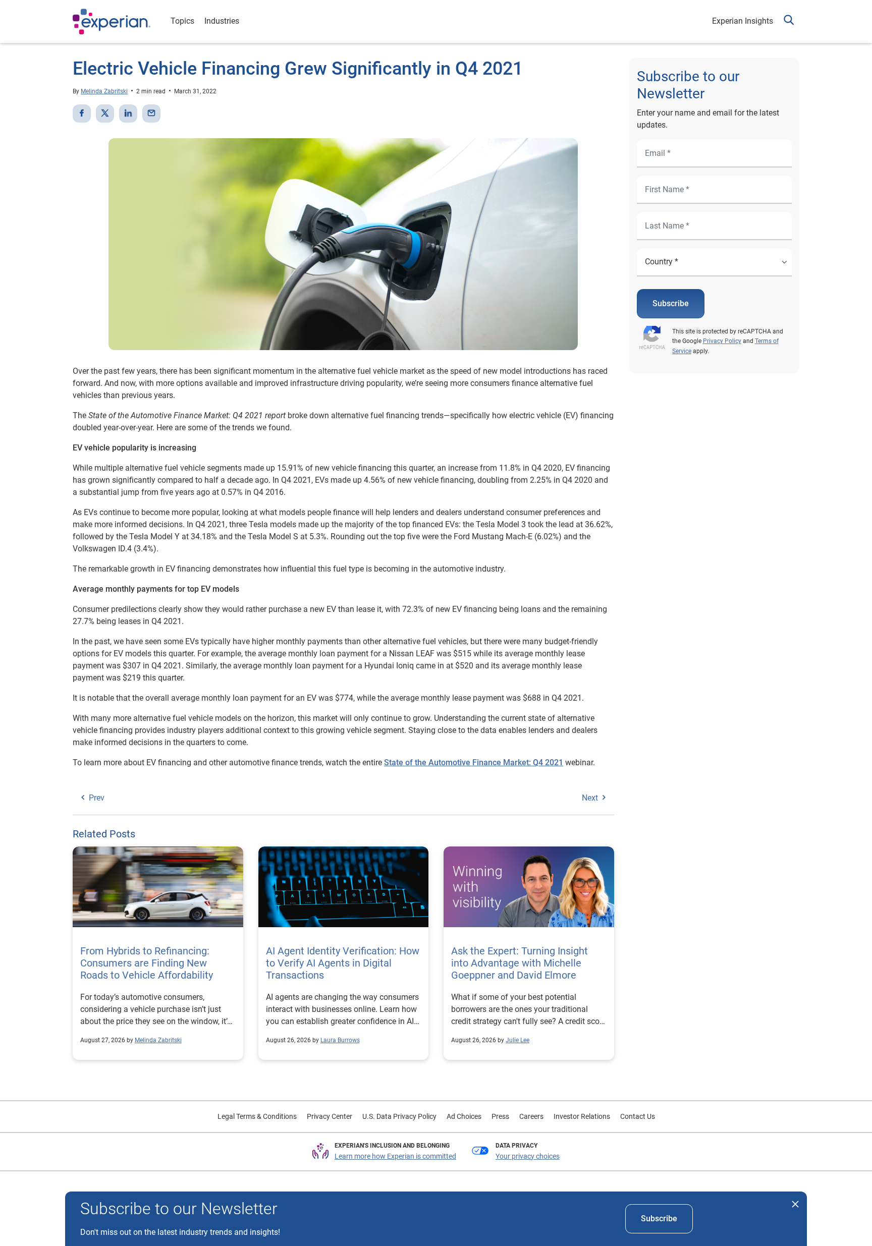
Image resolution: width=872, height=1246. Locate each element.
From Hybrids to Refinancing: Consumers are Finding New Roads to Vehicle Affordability (146, 963)
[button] (788, 21)
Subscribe (670, 303)
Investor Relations (582, 1116)
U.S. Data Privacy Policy (399, 1116)
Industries (221, 21)
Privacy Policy (722, 341)
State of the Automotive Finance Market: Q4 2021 (473, 762)
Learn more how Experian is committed (395, 1156)
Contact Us (637, 1116)
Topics (182, 21)
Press (500, 1116)
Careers (531, 1116)
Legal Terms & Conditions (257, 1116)
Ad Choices (464, 1116)
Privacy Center (329, 1116)
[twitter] (105, 113)
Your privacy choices (528, 1156)
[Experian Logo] (111, 22)
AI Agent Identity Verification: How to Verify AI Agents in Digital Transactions (342, 963)
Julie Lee (517, 1040)
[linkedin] (128, 113)
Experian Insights (742, 21)
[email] (151, 113)
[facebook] (82, 113)
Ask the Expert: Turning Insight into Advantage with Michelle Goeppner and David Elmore (519, 963)
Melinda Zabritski (104, 91)
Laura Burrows (340, 1040)
